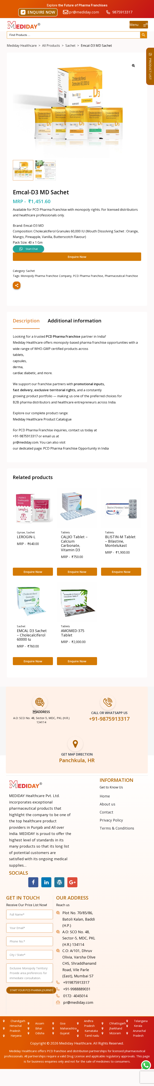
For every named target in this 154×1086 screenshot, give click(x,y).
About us (107, 804)
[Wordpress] (59, 882)
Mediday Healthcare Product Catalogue (42, 419)
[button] (38, 12)
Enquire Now (77, 257)
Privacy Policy (111, 820)
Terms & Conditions (117, 828)
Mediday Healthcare (75, 1043)
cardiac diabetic (24, 373)
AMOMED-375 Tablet (72, 632)
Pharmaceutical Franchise (121, 276)
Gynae (21, 532)
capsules (19, 361)
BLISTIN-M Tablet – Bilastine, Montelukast (120, 541)
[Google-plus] (72, 882)
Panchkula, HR (77, 760)
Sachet (30, 271)
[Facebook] (33, 882)
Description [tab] (26, 321)
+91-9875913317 (25, 436)
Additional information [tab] (74, 321)
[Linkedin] (46, 882)
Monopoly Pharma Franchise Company (46, 276)
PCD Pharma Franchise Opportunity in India (76, 448)
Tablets (65, 532)
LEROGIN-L (26, 536)
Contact (106, 812)
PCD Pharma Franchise (88, 276)
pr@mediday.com (25, 442)
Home (105, 796)
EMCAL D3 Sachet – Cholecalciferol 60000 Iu (32, 635)
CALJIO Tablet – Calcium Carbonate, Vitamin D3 (74, 543)
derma (17, 367)
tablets (18, 355)
